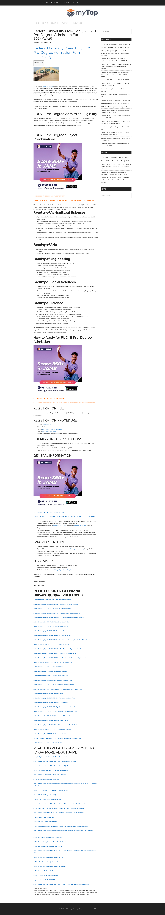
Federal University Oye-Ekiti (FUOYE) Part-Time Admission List (51, 622)
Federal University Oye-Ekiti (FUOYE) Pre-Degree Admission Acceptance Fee (55, 711)
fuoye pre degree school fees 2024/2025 (60, 894)
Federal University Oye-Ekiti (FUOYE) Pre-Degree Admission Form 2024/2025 (60, 890)
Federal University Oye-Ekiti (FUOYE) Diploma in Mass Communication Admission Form (58, 689)
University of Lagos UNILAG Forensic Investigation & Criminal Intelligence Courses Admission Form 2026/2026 (116, 66)
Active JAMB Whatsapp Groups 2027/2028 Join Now (115, 44)
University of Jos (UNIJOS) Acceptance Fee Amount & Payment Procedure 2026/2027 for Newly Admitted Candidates (116, 53)
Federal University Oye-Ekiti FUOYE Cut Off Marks (48, 742)
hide (41, 62)
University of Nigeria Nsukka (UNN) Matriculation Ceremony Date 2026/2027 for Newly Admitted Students (114, 74)
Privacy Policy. (94, 909)
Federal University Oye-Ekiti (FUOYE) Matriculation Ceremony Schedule (54, 684)
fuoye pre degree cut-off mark (87, 890)
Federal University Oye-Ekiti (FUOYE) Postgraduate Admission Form (53, 716)
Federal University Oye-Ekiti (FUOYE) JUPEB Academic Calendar (52, 729)
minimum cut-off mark (80, 525)
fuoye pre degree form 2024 (40, 892)
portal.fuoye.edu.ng (48, 424)
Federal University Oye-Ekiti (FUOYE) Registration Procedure (51, 626)
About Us (101, 909)
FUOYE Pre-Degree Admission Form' (80, 894)
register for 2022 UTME (59, 525)
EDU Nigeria (43, 888)
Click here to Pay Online (49, 431)
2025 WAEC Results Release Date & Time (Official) (115, 47)
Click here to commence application (52, 429)
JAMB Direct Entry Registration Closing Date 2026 (115, 106)
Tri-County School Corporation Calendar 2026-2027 (115, 80)
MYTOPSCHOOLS (82, 13)
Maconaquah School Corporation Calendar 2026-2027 (115, 103)
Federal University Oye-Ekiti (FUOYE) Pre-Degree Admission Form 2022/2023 (64, 52)
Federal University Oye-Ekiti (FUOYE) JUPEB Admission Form (51, 644)
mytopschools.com (48, 86)
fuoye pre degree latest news (43, 894)
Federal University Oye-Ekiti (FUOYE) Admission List (48, 666)
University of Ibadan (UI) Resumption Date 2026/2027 (115, 100)
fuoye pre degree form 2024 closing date (58, 892)
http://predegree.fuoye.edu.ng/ (62, 570)
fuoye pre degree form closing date (76, 892)
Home (106, 909)
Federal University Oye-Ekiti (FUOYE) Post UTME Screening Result (52, 608)
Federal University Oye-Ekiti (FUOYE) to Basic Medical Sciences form (53, 662)
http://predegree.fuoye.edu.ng (76, 549)
